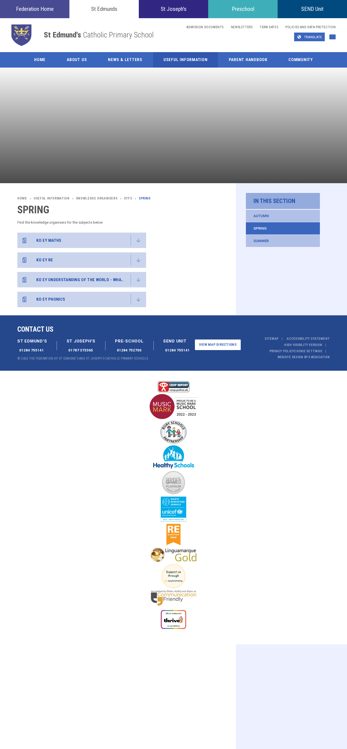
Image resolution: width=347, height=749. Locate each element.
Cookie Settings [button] (308, 351)
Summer (261, 241)
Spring (259, 228)
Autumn (261, 216)
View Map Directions (218, 344)
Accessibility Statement (308, 339)
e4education (319, 357)
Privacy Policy (281, 351)
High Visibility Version (303, 345)
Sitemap (271, 339)
